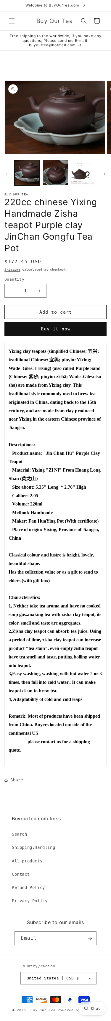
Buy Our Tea (43, 1010)
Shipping (12, 269)
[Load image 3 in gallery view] (83, 172)
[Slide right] (104, 174)
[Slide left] (6, 174)
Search (19, 834)
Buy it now (55, 329)
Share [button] (16, 780)
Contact (21, 874)
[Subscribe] (89, 938)
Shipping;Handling (33, 847)
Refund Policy (28, 887)
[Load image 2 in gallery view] (55, 172)
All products (27, 861)
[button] (11, 20)
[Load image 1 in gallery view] (27, 172)
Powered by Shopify (78, 1010)
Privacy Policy (29, 900)
